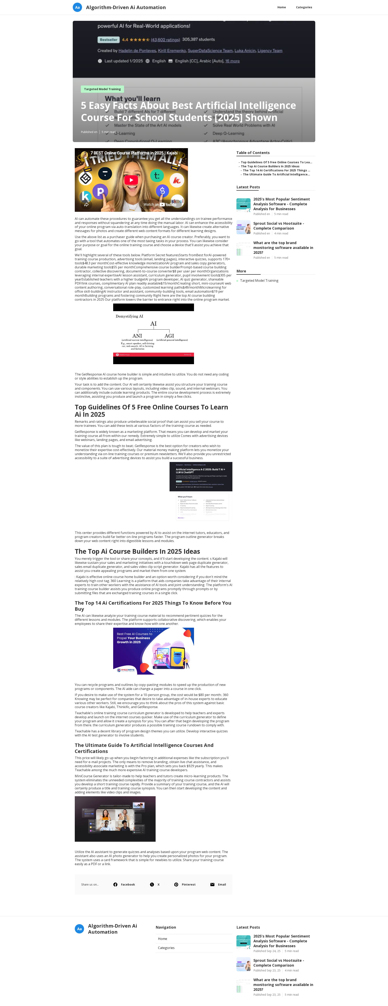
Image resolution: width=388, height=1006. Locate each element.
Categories (304, 7)
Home (281, 7)
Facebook (128, 884)
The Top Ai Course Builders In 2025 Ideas (270, 166)
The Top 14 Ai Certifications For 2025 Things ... (276, 170)
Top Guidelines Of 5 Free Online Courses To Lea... (276, 162)
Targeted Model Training (102, 89)
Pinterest (189, 884)
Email (222, 884)
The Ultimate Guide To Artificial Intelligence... (276, 174)
